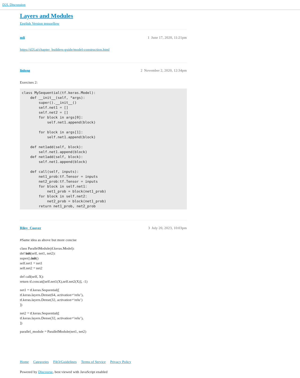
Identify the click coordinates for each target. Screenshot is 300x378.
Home (24, 362)
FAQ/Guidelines (65, 362)
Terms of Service (93, 362)
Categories (41, 362)
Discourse (45, 372)
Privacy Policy (120, 362)
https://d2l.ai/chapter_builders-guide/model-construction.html (64, 49)
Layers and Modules (46, 15)
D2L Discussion (14, 5)
